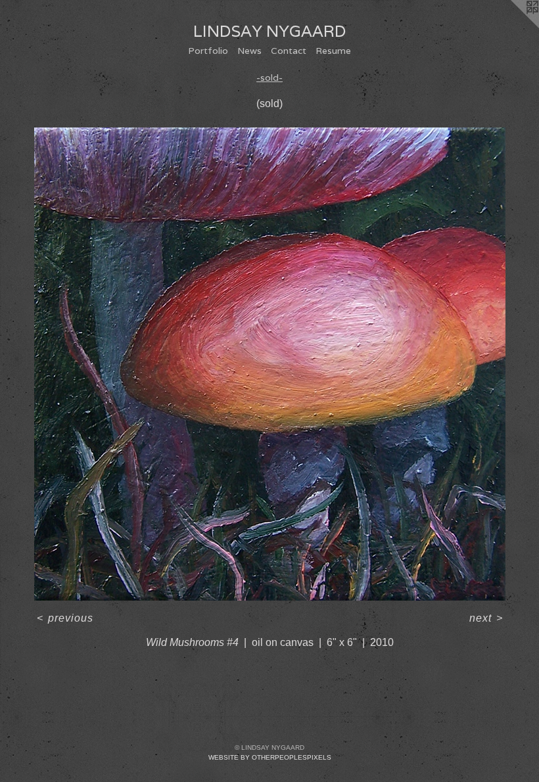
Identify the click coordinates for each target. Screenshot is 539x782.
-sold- (269, 77)
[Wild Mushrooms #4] (269, 364)
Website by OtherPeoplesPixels (269, 757)
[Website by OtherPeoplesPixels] (512, 26)
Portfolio (208, 51)
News (249, 51)
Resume (333, 51)
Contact (288, 51)
